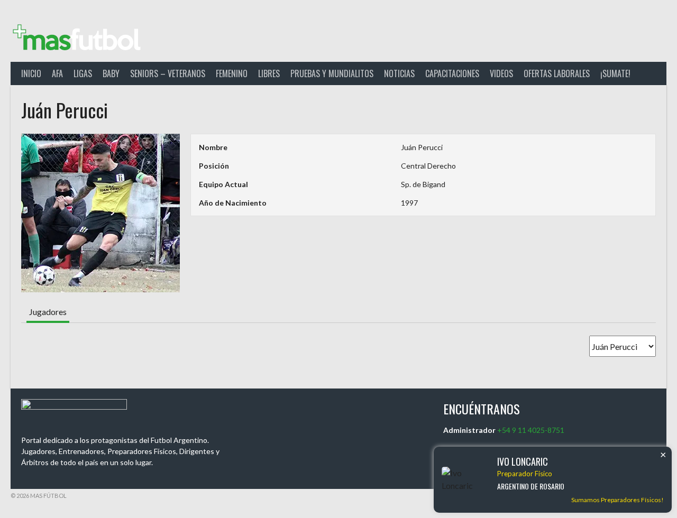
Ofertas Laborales (557, 73)
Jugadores (48, 312)
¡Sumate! (615, 73)
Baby (111, 73)
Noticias (399, 73)
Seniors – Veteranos (167, 73)
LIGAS (83, 73)
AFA (57, 73)
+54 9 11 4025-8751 (530, 430)
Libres (269, 73)
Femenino (232, 73)
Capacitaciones (452, 73)
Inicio (31, 73)
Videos (501, 73)
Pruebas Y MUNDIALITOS (331, 73)
